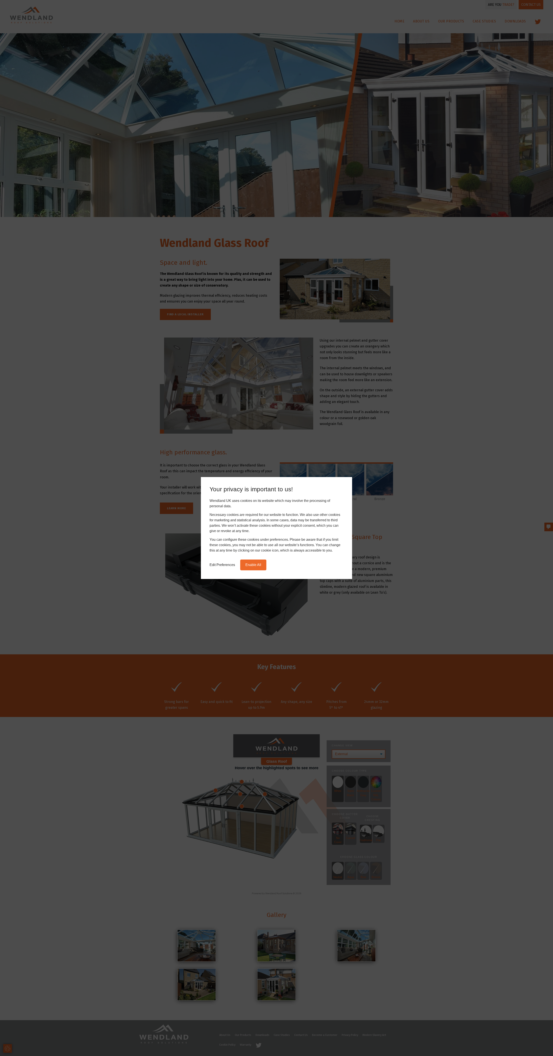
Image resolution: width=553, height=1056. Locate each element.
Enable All (253, 565)
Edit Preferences (222, 565)
